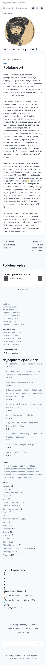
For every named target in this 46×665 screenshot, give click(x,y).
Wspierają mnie (9, 321)
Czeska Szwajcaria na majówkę (19, 415)
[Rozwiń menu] (42, 33)
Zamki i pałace (9, 552)
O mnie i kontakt (21, 8)
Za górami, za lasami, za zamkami (17, 548)
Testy (5, 512)
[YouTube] (41, 8)
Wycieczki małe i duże (12, 519)
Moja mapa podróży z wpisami (14, 3)
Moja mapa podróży (11, 313)
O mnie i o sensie (10, 307)
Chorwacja (7, 529)
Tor (4, 516)
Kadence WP (30, 658)
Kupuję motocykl (10, 506)
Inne (5, 63)
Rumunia (6, 542)
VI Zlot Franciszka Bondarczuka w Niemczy (24, 364)
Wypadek (7, 555)
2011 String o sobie (11, 344)
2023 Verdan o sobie (12, 333)
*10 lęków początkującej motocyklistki (19, 466)
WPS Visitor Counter (19, 608)
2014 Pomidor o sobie (12, 341)
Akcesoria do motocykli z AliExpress (21, 444)
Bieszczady (7, 525)
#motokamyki (8, 310)
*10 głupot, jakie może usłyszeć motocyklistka (22, 475)
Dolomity (6, 535)
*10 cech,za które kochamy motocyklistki (20, 469)
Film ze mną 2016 (10, 318)
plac (4, 499)
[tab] (18, 289)
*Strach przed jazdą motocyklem (17, 478)
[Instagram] (37, 8)
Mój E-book (7, 304)
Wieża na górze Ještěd (16, 452)
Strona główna (8, 13)
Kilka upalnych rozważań (18, 274)
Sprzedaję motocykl (11, 509)
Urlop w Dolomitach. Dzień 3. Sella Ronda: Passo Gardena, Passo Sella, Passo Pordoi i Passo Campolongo (24, 393)
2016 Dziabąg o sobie (12, 338)
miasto (5, 496)
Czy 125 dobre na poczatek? (10, 244)
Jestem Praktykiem (11, 493)
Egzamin (6, 486)
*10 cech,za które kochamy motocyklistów (21, 472)
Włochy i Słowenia (10, 545)
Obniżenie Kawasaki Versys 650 (20, 382)
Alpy (4, 522)
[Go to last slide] (6, 278)
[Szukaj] (39, 643)
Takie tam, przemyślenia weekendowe (37, 246)
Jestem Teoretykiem (11, 502)
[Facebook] (33, 8)
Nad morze (7, 538)
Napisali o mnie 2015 (11, 316)
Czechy (6, 532)
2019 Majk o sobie (10, 335)
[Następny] (40, 278)
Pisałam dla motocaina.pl (13, 324)
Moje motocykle (8, 8)
